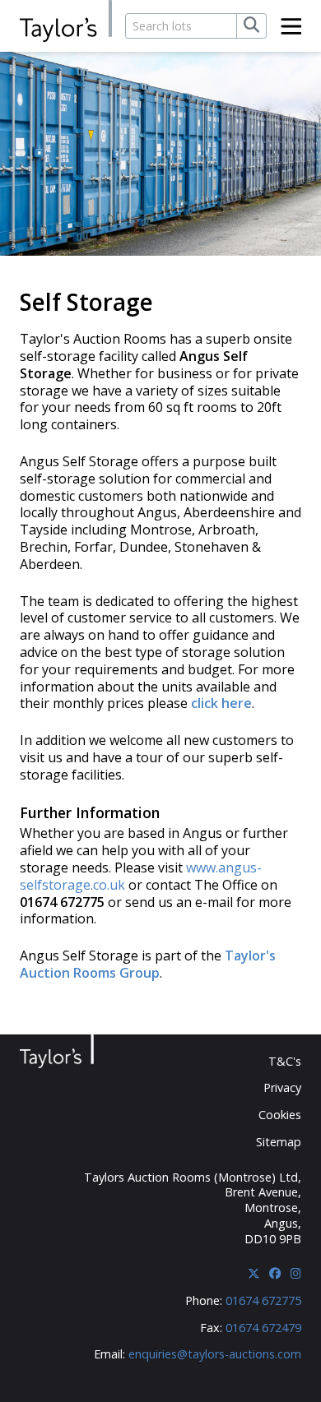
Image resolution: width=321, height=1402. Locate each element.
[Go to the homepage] (66, 22)
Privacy (282, 1087)
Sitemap (278, 1142)
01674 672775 (263, 1300)
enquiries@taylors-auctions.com (214, 1354)
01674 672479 (263, 1327)
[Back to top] (277, 1360)
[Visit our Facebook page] (275, 1273)
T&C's (284, 1061)
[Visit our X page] (253, 1273)
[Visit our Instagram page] (296, 1273)
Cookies (279, 1114)
